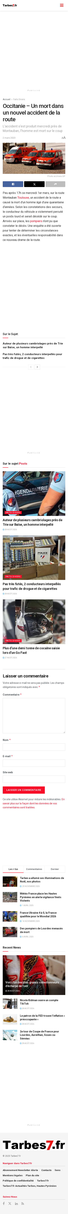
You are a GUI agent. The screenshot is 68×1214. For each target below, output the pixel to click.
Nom (7, 740)
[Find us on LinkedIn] (16, 1204)
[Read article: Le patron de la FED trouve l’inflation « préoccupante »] (10, 1019)
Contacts (46, 1170)
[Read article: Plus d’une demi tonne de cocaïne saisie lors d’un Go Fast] (34, 621)
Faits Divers (19, 99)
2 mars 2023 (9, 137)
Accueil (6, 99)
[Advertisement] (34, 48)
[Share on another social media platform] (55, 184)
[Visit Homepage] (10, 5)
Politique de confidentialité (18, 1180)
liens (57, 1170)
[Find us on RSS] (22, 1204)
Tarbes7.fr (43, 1180)
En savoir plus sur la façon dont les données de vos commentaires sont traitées (34, 803)
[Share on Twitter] (34, 184)
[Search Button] (54, 5)
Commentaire (12, 694)
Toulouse (23, 197)
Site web (8, 772)
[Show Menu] (61, 5)
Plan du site (32, 1175)
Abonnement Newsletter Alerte (20, 1170)
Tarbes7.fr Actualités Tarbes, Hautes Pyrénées (29, 1186)
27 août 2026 (10, 658)
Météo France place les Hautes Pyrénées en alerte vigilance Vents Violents (40, 897)
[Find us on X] (9, 1204)
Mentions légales (12, 1175)
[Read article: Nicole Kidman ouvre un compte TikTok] (10, 1004)
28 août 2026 (10, 530)
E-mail (8, 756)
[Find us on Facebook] (4, 1204)
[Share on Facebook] (13, 184)
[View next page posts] (37, 367)
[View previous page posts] (31, 367)
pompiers (36, 221)
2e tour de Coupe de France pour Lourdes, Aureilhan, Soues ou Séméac (39, 1035)
